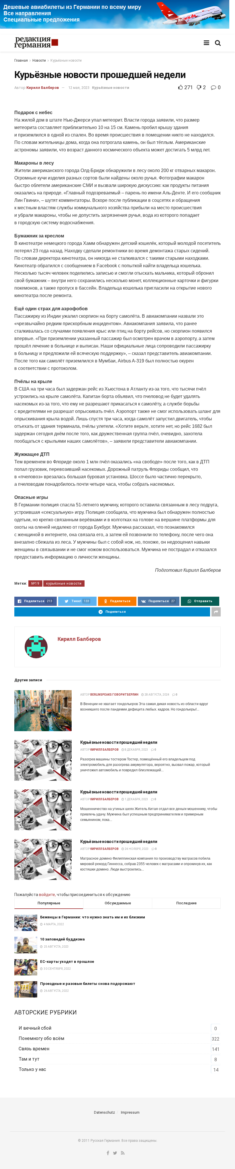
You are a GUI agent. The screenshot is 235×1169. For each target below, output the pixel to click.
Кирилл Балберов (42, 87)
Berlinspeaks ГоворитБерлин (114, 694)
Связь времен (34, 1048)
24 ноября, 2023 (136, 848)
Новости (39, 60)
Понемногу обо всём (41, 1038)
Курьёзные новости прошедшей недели (118, 742)
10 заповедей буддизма (62, 939)
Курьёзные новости (66, 60)
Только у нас (32, 1069)
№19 (35, 583)
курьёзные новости (64, 583)
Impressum (130, 1112)
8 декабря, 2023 (136, 749)
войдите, (47, 894)
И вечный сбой (35, 1028)
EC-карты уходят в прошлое (67, 961)
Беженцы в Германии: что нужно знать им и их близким (92, 917)
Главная (21, 60)
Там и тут (29, 1059)
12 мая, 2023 (78, 87)
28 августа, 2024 (156, 694)
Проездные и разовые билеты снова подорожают (87, 983)
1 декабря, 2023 (136, 799)
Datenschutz (104, 1112)
